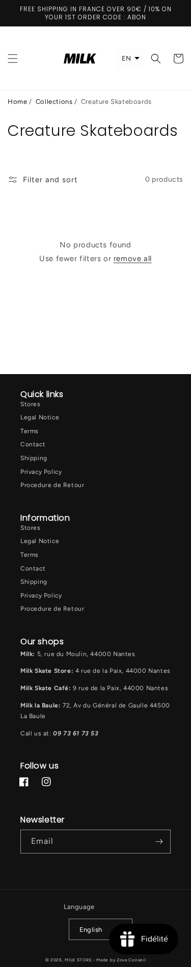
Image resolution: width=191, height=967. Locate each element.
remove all (133, 258)
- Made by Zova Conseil (119, 959)
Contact (32, 444)
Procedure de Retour (52, 485)
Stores (30, 404)
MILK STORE (79, 959)
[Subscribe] (159, 842)
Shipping (33, 458)
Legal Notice (39, 417)
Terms (29, 431)
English (90, 929)
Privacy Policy (41, 471)
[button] (13, 58)
